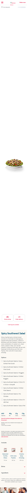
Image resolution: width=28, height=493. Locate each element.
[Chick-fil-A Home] (13, 5)
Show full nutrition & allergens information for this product (11, 419)
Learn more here (4, 436)
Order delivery (19, 319)
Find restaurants (6, 7)
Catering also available (13, 324)
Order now (23, 2)
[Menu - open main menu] (2, 2)
